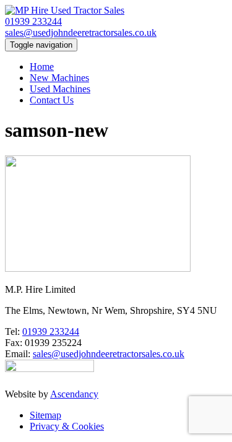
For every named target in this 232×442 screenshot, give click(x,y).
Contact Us (52, 100)
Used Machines (60, 89)
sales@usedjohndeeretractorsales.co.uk (81, 32)
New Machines (59, 77)
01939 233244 (33, 21)
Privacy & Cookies (67, 426)
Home (42, 66)
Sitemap (45, 415)
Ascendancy (74, 394)
